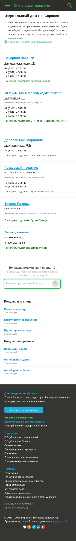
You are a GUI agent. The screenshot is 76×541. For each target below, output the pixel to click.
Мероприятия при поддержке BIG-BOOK (26, 425)
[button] (25, 527)
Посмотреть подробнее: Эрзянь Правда (25, 220)
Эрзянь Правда (16, 203)
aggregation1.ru (61, 521)
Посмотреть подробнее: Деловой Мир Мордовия (30, 155)
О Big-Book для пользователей (21, 437)
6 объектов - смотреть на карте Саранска (30, 42)
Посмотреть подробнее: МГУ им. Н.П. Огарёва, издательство (37, 121)
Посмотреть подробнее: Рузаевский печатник (28, 191)
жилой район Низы (16, 370)
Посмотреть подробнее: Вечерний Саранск (27, 81)
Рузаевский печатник (21, 167)
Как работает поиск (14, 489)
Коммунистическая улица (20, 319)
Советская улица (15, 309)
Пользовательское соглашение (21, 457)
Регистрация (11, 473)
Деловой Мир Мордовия (23, 140)
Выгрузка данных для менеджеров (24, 421)
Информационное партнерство (20, 449)
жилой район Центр (17, 359)
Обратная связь (12, 445)
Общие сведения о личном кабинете (23, 481)
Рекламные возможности (18, 417)
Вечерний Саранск (19, 58)
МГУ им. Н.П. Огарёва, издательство (33, 93)
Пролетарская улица (17, 330)
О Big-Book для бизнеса (17, 441)
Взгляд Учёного (16, 232)
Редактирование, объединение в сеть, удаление (30, 497)
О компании (10, 453)
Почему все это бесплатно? (19, 477)
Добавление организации (17, 493)
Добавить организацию (23, 410)
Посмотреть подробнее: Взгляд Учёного (25, 247)
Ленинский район (15, 348)
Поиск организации (14, 485)
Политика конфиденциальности (21, 461)
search (70, 5)
